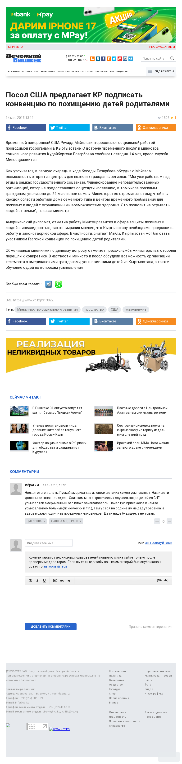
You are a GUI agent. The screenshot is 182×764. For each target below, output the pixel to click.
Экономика (47, 71)
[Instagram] (125, 58)
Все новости (16, 71)
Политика (32, 71)
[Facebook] (103, 58)
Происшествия (105, 71)
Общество (63, 71)
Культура (78, 71)
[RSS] (92, 58)
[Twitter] (114, 58)
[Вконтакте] (98, 58)
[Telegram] (130, 58)
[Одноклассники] (109, 58)
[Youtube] (120, 58)
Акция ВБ (122, 71)
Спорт (90, 71)
